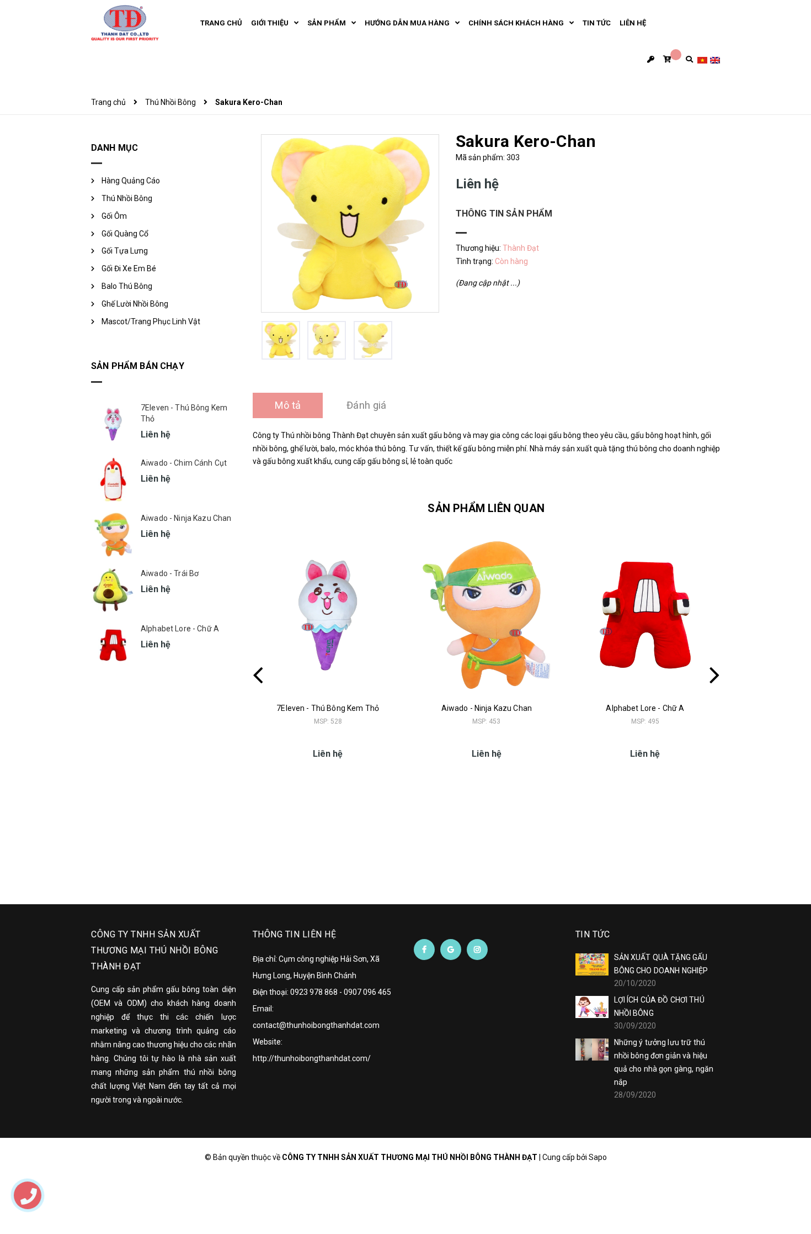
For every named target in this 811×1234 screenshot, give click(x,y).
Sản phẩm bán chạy (137, 366)
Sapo (598, 1157)
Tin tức (592, 934)
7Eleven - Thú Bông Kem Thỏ (327, 708)
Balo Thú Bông (127, 286)
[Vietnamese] (702, 59)
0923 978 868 (314, 992)
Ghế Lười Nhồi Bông (135, 303)
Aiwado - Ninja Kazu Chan (486, 708)
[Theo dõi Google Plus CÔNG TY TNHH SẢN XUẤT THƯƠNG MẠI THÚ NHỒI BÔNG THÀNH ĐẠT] (450, 949)
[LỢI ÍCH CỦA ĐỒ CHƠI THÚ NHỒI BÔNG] (592, 1007)
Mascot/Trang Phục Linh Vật (151, 321)
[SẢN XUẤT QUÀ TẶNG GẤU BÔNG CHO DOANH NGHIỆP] (592, 964)
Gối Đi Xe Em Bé (129, 268)
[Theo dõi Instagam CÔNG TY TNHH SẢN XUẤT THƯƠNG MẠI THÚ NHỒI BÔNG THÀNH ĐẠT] (477, 949)
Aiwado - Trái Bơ (170, 573)
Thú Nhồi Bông (127, 198)
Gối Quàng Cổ (125, 233)
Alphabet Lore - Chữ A (645, 708)
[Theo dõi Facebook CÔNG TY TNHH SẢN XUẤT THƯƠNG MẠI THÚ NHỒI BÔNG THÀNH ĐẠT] (424, 949)
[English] (715, 59)
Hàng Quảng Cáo (131, 180)
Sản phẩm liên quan (486, 508)
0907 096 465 (367, 992)
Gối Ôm (114, 216)
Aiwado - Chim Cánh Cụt (184, 462)
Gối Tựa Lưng (125, 250)
